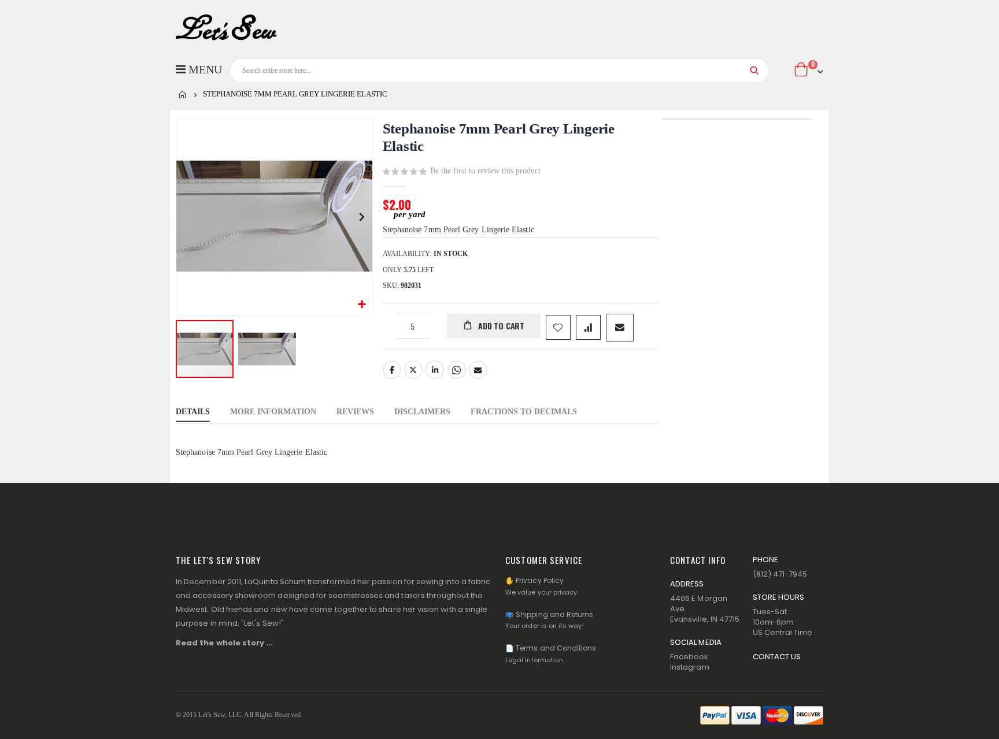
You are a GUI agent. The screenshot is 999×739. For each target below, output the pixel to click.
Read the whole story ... (224, 642)
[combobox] (499, 70)
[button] (362, 305)
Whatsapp (456, 370)
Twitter (413, 370)
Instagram (689, 667)
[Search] (755, 70)
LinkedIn (435, 370)
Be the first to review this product (485, 170)
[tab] (193, 413)
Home (183, 94)
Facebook (392, 370)
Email (478, 370)
